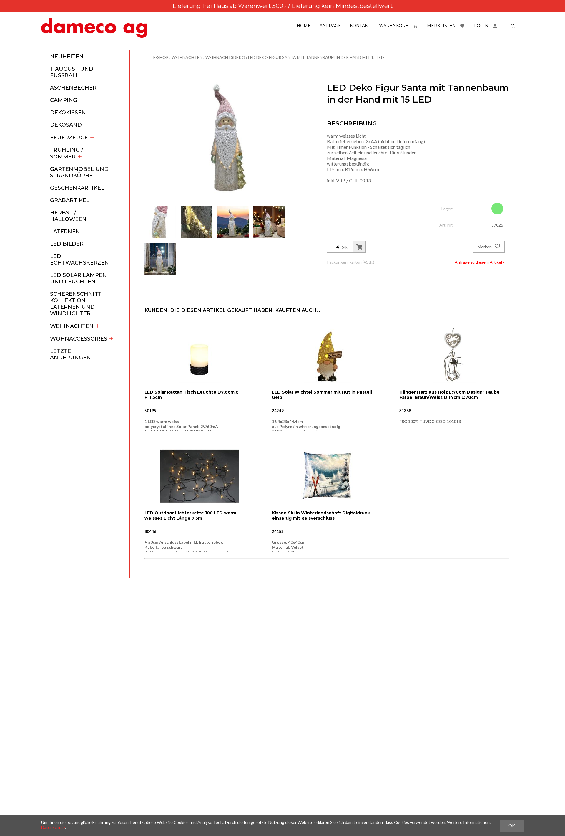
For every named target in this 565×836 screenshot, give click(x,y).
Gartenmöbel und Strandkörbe (79, 172)
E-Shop (161, 57)
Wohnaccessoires (78, 339)
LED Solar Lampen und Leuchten (78, 278)
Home (304, 25)
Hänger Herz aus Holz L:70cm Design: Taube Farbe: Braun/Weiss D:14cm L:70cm (449, 394)
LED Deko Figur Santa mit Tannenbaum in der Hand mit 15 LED (316, 57)
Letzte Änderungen (70, 354)
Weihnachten (72, 326)
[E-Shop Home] (94, 28)
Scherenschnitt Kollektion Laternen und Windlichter (76, 304)
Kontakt (360, 25)
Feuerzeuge (69, 137)
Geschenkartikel (77, 188)
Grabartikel (69, 200)
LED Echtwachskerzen (79, 259)
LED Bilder (67, 244)
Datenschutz (53, 827)
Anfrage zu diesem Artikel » (480, 262)
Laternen (65, 231)
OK (511, 825)
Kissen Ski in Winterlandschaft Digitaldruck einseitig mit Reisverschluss (321, 515)
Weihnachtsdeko (225, 57)
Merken (485, 246)
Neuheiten (67, 56)
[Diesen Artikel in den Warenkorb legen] (359, 246)
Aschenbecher (73, 88)
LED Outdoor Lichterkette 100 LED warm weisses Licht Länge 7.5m (190, 515)
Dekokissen (68, 112)
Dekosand (66, 125)
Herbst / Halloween (68, 215)
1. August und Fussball (71, 72)
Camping (63, 100)
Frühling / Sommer (66, 153)
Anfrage (330, 25)
